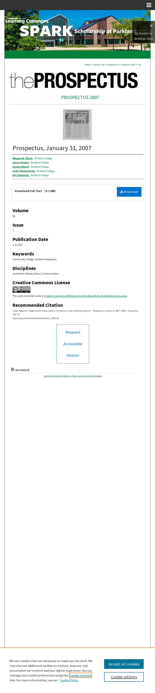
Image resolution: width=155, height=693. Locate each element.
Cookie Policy (69, 680)
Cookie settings (80, 675)
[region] (77, 670)
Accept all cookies (124, 663)
